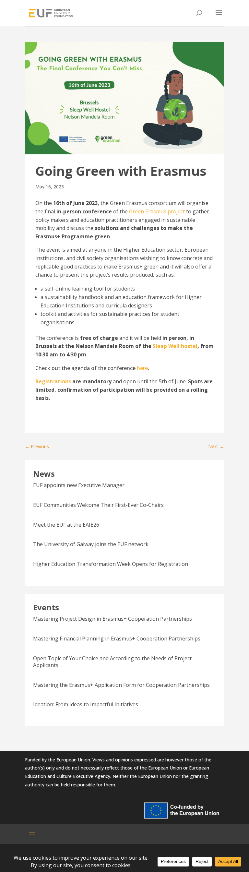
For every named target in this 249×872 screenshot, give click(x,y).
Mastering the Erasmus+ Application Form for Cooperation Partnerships (121, 684)
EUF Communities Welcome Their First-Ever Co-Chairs (98, 504)
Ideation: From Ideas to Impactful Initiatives (85, 704)
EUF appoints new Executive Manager (78, 485)
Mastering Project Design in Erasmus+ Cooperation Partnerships (112, 618)
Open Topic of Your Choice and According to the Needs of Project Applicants (112, 662)
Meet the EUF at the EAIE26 (66, 524)
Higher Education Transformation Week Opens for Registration (110, 563)
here (142, 368)
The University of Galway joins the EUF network (90, 544)
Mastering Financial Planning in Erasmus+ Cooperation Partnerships (116, 638)
